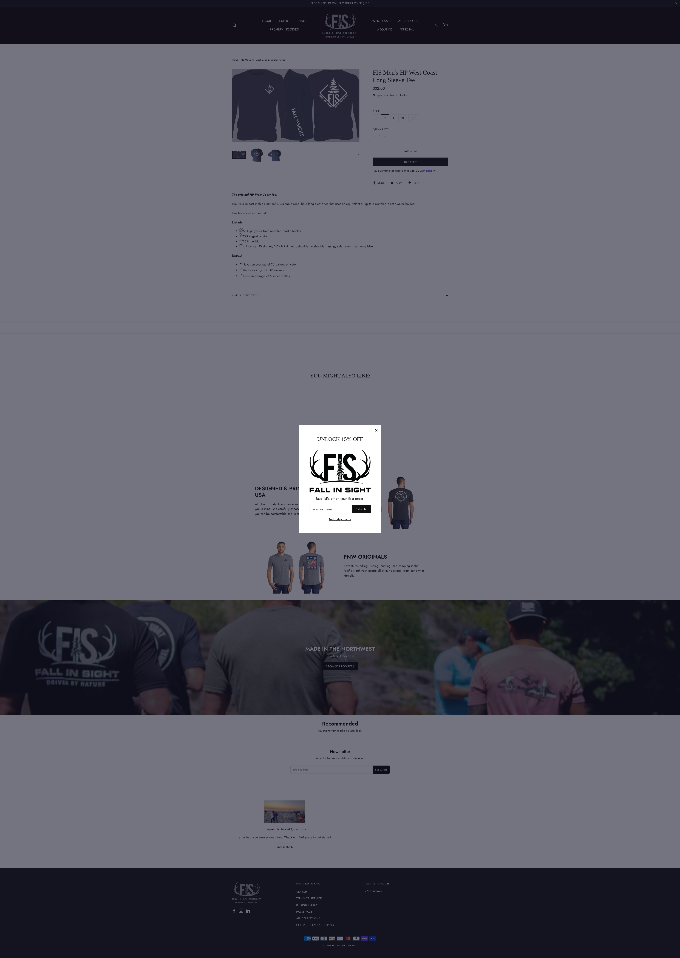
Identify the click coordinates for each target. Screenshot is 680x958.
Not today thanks (340, 519)
